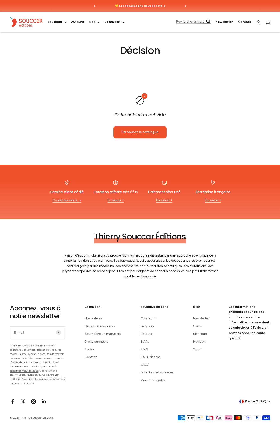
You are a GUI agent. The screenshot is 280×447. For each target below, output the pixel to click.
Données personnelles (157, 372)
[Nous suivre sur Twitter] (23, 401)
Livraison (147, 326)
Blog (92, 22)
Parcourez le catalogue (140, 132)
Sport (197, 349)
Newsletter (224, 22)
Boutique (55, 22)
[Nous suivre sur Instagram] (33, 401)
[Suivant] (185, 6)
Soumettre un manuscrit (103, 334)
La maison (112, 22)
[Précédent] (94, 6)
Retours (146, 334)
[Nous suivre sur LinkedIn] (44, 401)
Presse (89, 349)
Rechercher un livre (190, 21)
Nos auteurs (93, 318)
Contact (244, 22)
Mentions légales (153, 380)
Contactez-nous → (67, 200)
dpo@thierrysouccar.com (24, 371)
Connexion (148, 318)
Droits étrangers (96, 341)
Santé (197, 326)
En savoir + (116, 200)
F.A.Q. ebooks (151, 357)
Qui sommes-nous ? (100, 326)
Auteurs (77, 22)
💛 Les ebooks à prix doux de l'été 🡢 (140, 6)
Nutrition (199, 341)
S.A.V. (145, 341)
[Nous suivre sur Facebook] (12, 401)
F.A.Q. (145, 349)
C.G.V (145, 365)
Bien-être (200, 334)
